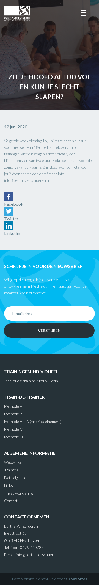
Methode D (13, 437)
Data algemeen (16, 477)
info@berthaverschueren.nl (39, 554)
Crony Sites (76, 578)
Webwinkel (13, 462)
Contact (11, 500)
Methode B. (13, 413)
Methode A (13, 406)
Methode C (13, 429)
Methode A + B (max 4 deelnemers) (33, 421)
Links (8, 485)
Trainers (11, 470)
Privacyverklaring (18, 493)
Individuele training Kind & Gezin (31, 380)
